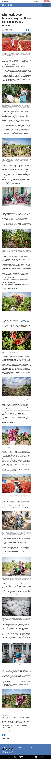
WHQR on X (30, 747)
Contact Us (20, 747)
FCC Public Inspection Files (33, 749)
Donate (47, 1)
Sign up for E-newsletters (37, 1)
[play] (3, 5)
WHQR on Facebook (21, 749)
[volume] (6, 5)
